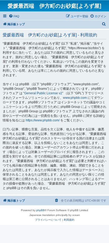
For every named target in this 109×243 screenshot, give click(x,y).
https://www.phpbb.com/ (43, 120)
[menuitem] (14, 16)
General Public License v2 (43, 93)
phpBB (40, 210)
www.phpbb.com (75, 98)
